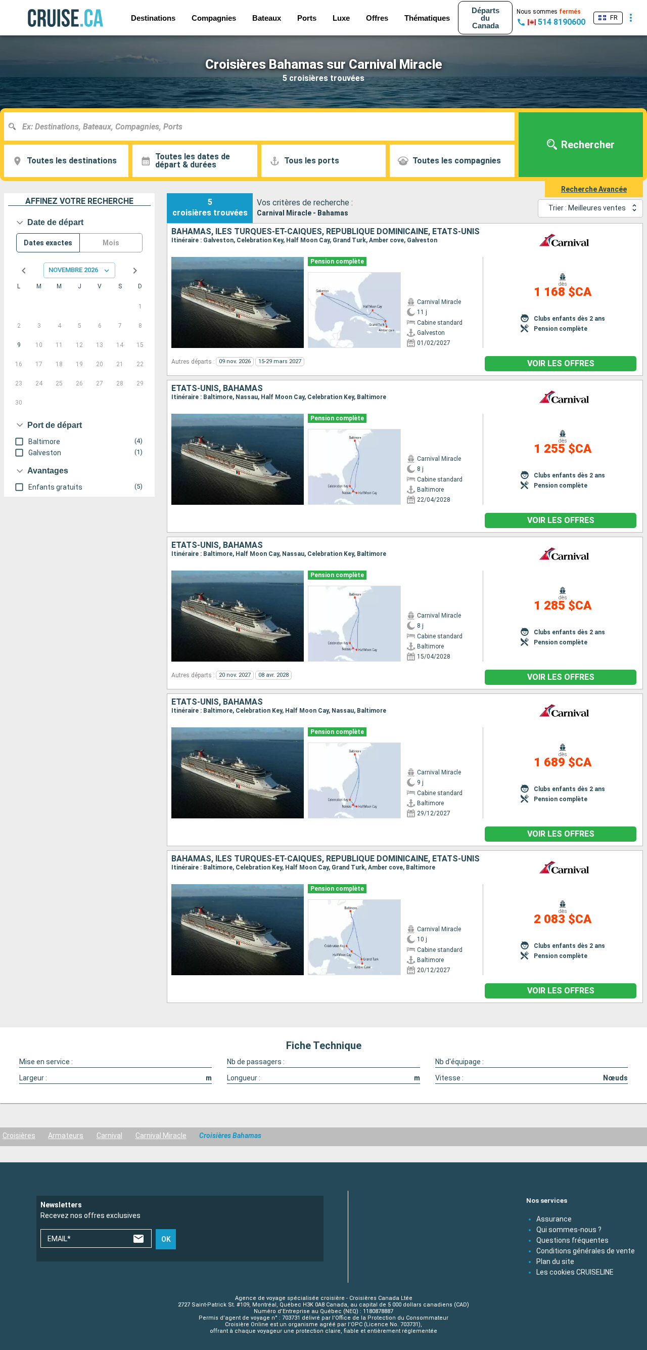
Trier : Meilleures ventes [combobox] (587, 208)
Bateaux (266, 18)
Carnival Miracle (161, 1135)
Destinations (153, 18)
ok (166, 1239)
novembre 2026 (73, 270)
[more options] (631, 18)
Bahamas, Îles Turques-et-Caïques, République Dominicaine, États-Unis (325, 232)
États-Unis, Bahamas (217, 388)
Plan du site (555, 1261)
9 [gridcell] (19, 345)
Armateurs (65, 1135)
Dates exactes (48, 243)
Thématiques (427, 18)
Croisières (19, 1135)
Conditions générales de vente (585, 1250)
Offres (377, 18)
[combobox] (263, 126)
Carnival (109, 1135)
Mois (111, 243)
